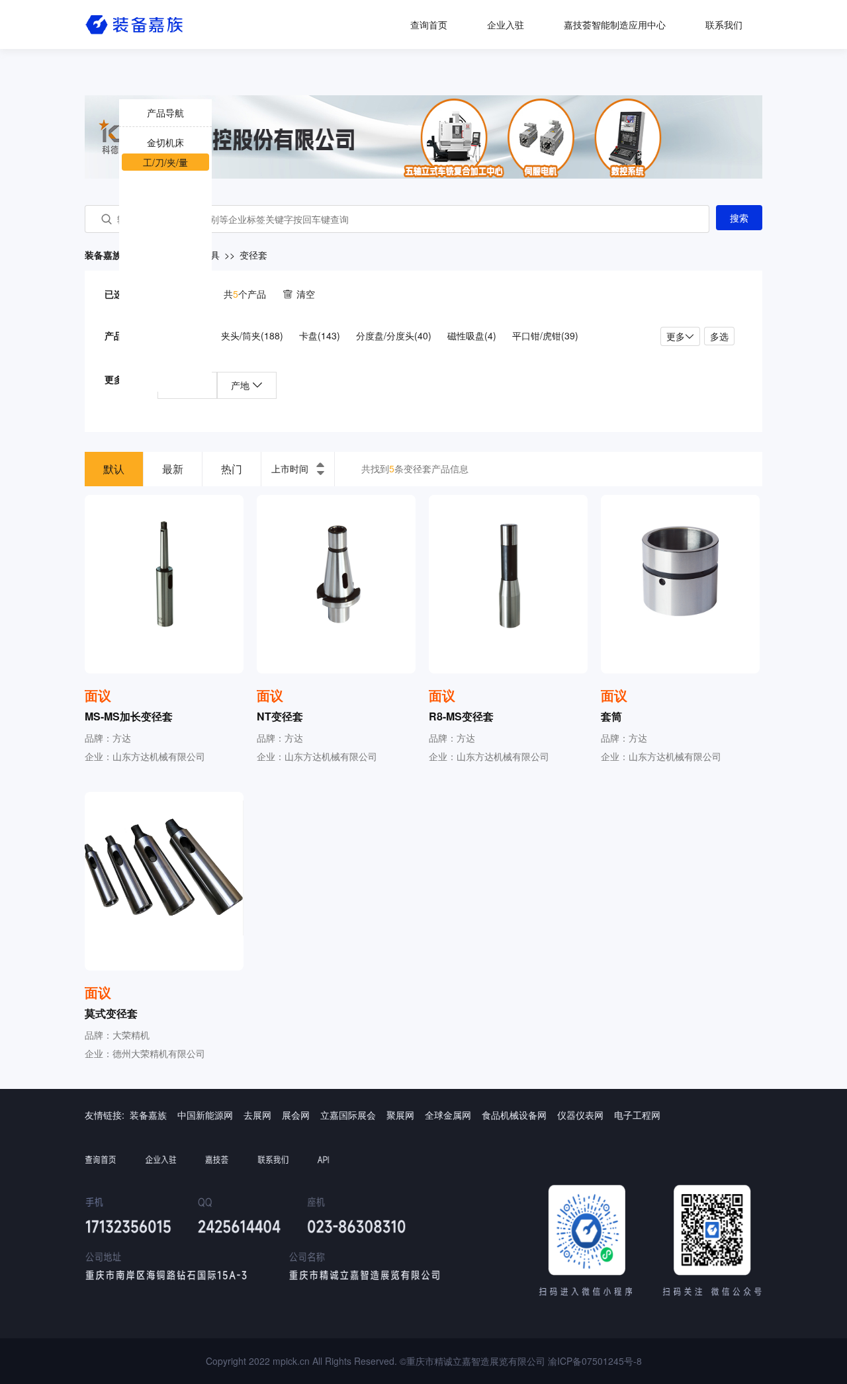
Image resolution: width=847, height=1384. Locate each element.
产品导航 (165, 112)
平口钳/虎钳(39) (545, 335)
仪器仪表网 (580, 1114)
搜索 (739, 217)
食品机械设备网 (514, 1114)
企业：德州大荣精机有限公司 (145, 1053)
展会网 (296, 1114)
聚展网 (400, 1114)
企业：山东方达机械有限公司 (145, 756)
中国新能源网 (205, 1114)
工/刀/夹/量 (165, 162)
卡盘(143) (319, 335)
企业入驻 (505, 24)
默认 (113, 468)
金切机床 (165, 142)
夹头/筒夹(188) (252, 335)
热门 (231, 468)
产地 (241, 385)
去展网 (257, 1114)
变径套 (253, 254)
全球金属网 (448, 1114)
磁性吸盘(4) (471, 335)
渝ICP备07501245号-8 (595, 1360)
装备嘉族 (148, 1114)
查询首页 (428, 24)
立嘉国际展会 (348, 1114)
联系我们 (723, 24)
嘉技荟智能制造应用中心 (615, 24)
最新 (172, 468)
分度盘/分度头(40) (393, 335)
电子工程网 (637, 1114)
